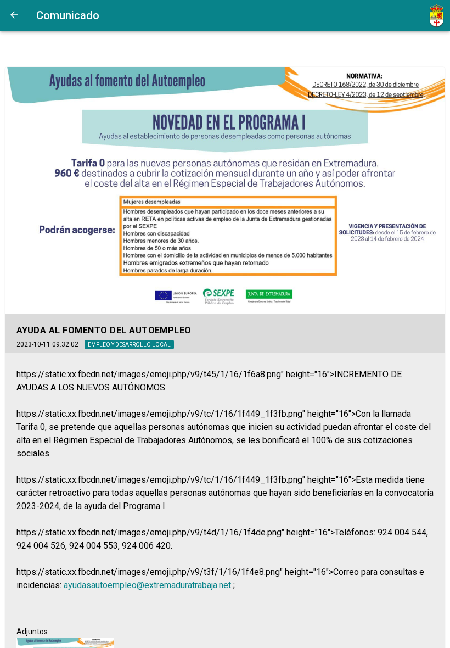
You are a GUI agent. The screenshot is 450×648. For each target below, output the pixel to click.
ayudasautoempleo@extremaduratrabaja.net (148, 585)
